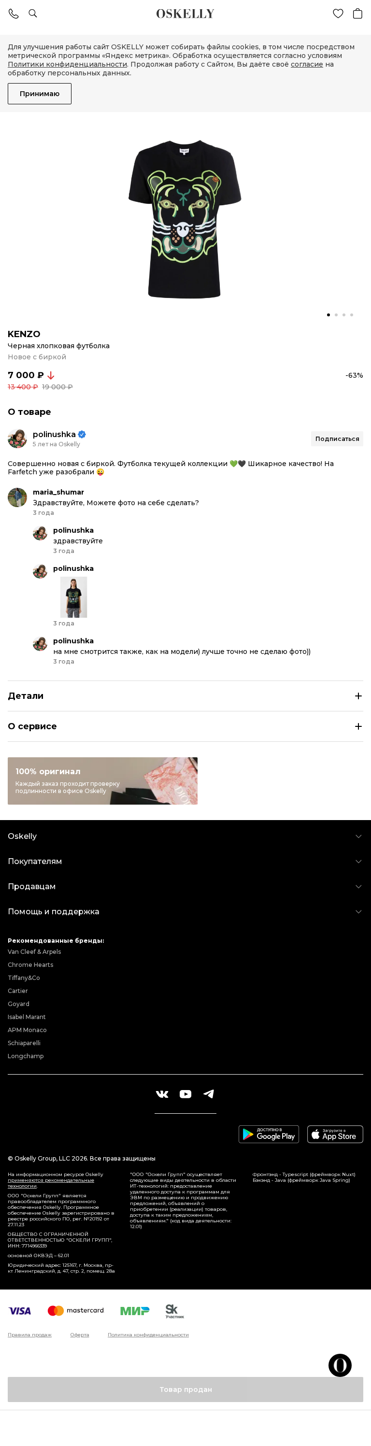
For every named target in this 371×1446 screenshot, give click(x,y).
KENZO (24, 334)
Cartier (18, 990)
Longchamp (25, 1056)
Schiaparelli (24, 1043)
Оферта (80, 1335)
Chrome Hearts (30, 964)
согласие (307, 64)
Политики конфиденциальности (67, 64)
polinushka (54, 434)
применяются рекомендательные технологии (51, 1183)
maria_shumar (58, 492)
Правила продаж (30, 1335)
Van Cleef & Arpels (34, 951)
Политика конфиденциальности (148, 1335)
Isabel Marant (27, 1017)
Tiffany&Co (24, 977)
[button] (328, 314)
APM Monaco (27, 1030)
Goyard (18, 1003)
